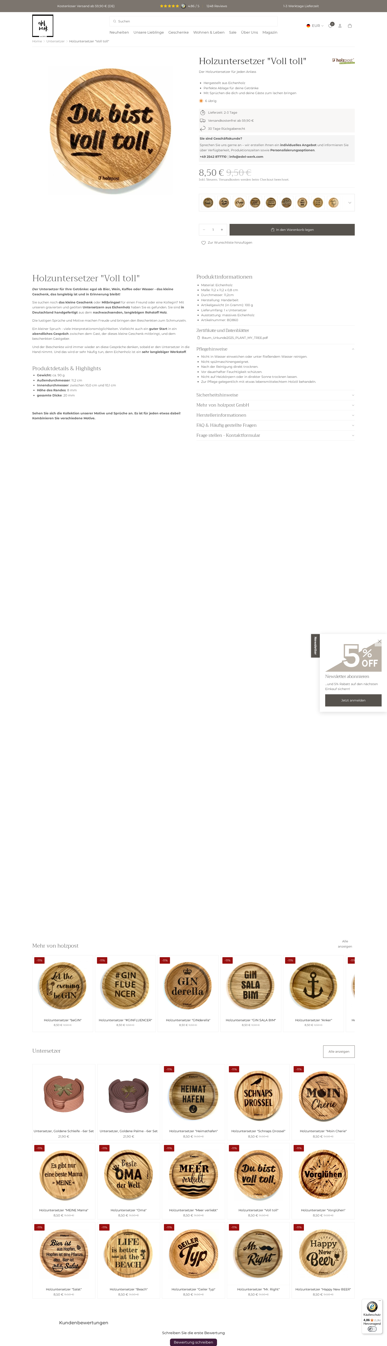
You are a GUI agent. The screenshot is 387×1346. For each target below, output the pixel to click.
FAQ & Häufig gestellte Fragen (226, 425)
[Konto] (340, 26)
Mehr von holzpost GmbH (222, 405)
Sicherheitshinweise (217, 395)
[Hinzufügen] (86, 1009)
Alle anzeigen (345, 943)
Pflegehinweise (211, 349)
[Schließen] (380, 641)
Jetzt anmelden (353, 700)
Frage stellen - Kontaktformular (228, 435)
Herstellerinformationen (221, 415)
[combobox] (187, 21)
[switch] (372, 1329)
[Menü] (380, 1301)
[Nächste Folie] (350, 994)
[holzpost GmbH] (343, 61)
